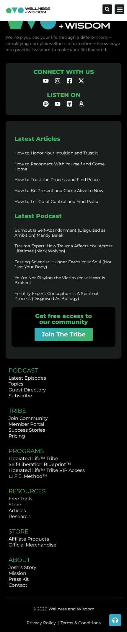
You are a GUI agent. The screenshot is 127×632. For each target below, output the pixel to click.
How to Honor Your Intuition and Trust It (56, 153)
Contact (18, 585)
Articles (17, 510)
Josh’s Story (22, 567)
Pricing (17, 436)
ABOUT (19, 559)
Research (20, 516)
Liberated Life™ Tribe (33, 458)
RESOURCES (27, 491)
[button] (119, 9)
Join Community (28, 418)
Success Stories (27, 430)
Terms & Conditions (81, 622)
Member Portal (26, 424)
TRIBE (17, 410)
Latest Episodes (27, 378)
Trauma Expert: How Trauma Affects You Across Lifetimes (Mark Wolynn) (63, 248)
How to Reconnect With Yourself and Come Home (59, 166)
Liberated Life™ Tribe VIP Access (47, 470)
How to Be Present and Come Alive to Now (58, 190)
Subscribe (20, 396)
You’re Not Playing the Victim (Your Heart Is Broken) (59, 280)
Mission (17, 573)
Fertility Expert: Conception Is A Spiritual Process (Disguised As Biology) (56, 296)
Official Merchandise (32, 545)
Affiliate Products (29, 539)
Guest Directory (27, 390)
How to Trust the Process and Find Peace (57, 179)
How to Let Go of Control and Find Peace (56, 201)
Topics (16, 384)
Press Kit (19, 579)
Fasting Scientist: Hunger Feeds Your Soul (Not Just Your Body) (63, 264)
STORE (18, 531)
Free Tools (20, 499)
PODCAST (23, 370)
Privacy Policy (41, 622)
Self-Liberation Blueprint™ (40, 464)
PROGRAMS (26, 450)
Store (15, 504)
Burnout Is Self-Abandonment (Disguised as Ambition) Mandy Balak (59, 233)
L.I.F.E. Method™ (28, 476)
